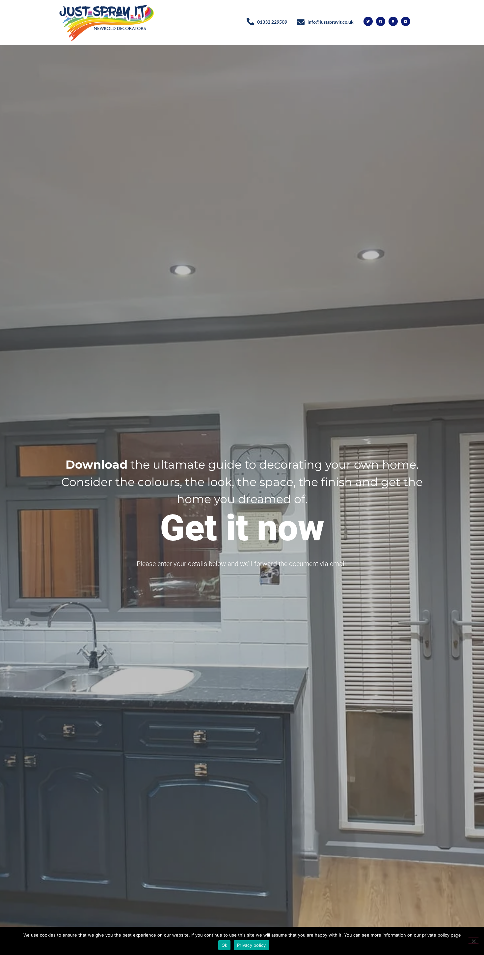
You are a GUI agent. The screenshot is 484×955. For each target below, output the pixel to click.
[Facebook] (380, 21)
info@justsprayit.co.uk (331, 22)
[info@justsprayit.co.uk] (301, 22)
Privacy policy (251, 945)
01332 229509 (272, 22)
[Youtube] (405, 21)
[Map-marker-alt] (393, 21)
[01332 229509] (250, 21)
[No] (473, 940)
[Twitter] (368, 21)
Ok (225, 945)
